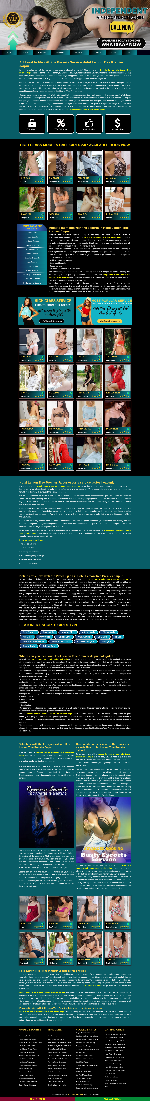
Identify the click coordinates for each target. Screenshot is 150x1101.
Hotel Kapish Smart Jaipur (28, 1039)
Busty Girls (48, 632)
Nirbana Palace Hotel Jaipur (57, 1049)
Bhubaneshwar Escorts (32, 283)
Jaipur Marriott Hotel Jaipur (114, 1051)
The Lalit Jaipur (110, 1073)
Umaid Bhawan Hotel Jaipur (57, 1068)
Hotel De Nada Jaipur (26, 1068)
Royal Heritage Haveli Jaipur (57, 1085)
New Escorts (29, 632)
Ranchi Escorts (32, 250)
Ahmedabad (79, 52)
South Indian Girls (61, 641)
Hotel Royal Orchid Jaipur (84, 1085)
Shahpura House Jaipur (55, 1078)
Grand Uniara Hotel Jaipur (27, 1085)
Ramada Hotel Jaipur (83, 1081)
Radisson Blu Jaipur (111, 1077)
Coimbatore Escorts (32, 279)
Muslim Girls (68, 632)
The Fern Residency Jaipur (114, 1037)
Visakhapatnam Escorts (32, 275)
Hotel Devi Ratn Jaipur (83, 1072)
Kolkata (114, 52)
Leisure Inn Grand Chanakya (57, 1052)
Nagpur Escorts (32, 270)
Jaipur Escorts (32, 237)
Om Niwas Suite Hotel (26, 1059)
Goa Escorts (32, 262)
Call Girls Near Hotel (75, 1094)
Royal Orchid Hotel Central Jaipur (87, 1088)
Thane (118, 637)
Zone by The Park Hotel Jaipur (58, 1075)
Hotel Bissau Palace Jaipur (28, 1065)
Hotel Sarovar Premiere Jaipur (86, 1042)
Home (9, 52)
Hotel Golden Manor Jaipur (28, 1049)
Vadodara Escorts (32, 245)
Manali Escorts (32, 254)
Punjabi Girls (64, 637)
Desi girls (106, 641)
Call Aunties (84, 637)
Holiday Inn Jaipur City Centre (115, 1047)
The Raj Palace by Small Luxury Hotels (87, 1066)
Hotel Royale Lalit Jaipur (56, 1039)
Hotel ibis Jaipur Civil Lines (28, 1082)
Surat (129, 52)
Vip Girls (27, 637)
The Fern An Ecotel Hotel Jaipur (115, 1034)
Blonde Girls (109, 632)
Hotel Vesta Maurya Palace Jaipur (30, 1042)
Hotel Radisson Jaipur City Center (116, 1041)
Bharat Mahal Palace (26, 1072)
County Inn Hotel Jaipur (27, 1046)
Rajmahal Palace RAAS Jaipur (115, 1044)
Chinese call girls (85, 641)
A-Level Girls (88, 632)
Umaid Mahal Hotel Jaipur (56, 1065)
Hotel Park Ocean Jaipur (27, 1052)
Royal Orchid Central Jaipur (85, 1033)
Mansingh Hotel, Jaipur (84, 1046)
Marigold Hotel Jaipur (55, 1072)
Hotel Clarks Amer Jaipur (113, 1060)
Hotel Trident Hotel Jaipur (113, 1054)
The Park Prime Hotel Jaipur (57, 1062)
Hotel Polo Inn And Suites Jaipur (29, 1055)
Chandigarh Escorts (32, 258)
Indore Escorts (32, 266)
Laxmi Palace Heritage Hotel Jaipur (59, 1055)
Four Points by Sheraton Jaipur (115, 1057)
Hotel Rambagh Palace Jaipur (115, 1070)
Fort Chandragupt (53, 1036)
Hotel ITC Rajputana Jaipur (114, 1067)
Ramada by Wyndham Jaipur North (59, 1046)
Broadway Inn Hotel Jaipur (28, 1036)
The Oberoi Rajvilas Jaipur (113, 1064)
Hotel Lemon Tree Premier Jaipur (87, 1036)
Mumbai (25, 52)
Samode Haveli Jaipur (83, 1078)
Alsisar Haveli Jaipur (26, 1075)
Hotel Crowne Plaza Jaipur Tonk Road (115, 1085)
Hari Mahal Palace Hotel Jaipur (58, 1059)
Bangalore (42, 52)
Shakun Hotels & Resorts (84, 1059)
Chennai (98, 52)
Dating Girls (29, 646)
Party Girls (44, 637)
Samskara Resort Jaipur (84, 1055)
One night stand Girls (33, 641)
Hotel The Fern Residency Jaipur (87, 1039)
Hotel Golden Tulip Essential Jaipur (59, 1042)
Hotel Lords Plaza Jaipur (27, 1062)
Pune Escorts (32, 233)
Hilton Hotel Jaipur (111, 1080)
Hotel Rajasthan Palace (27, 1078)
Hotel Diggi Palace (82, 1062)
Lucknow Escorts (32, 241)
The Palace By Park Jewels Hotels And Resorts (87, 1050)
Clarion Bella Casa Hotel (56, 1082)
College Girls (49, 646)
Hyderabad (60, 52)
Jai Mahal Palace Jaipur (84, 1075)
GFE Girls (102, 637)
